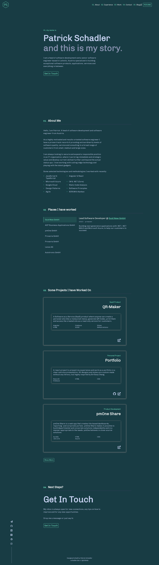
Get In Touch (51, 73)
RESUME (147, 5)
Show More (48, 460)
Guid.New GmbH (117, 218)
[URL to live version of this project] (118, 340)
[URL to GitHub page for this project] (113, 394)
